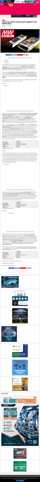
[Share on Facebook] (11, 267)
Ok (17, 480)
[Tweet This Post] (17, 267)
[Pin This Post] (23, 267)
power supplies (11, 265)
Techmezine (9, 25)
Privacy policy (21, 480)
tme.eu (13, 263)
